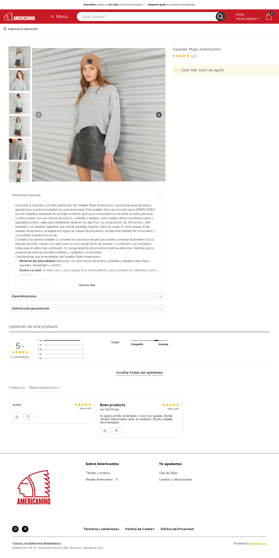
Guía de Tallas (168, 473)
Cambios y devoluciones (175, 479)
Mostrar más (87, 285)
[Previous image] (38, 115)
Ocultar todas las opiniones (139, 373)
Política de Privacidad (177, 529)
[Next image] (159, 115)
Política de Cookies (139, 529)
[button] (151, 16)
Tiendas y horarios (98, 473)
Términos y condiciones (101, 529)
